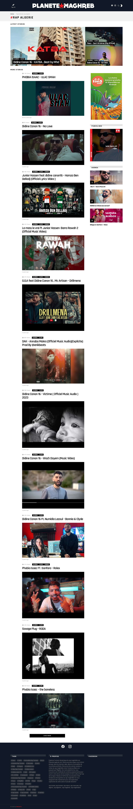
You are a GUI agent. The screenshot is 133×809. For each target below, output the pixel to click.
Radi (29, 789)
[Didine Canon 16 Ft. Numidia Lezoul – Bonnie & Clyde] (53, 540)
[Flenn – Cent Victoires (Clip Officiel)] (104, 36)
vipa (35, 795)
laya (34, 781)
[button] (93, 145)
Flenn (32, 775)
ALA (42, 760)
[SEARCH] (118, 5)
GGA (38, 775)
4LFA (20, 760)
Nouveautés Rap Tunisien (19, 786)
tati (30, 795)
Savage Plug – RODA (34, 629)
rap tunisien (25, 792)
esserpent (24, 775)
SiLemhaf (15, 795)
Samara (34, 792)
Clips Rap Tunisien (17, 769)
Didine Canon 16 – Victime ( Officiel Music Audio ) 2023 (50, 396)
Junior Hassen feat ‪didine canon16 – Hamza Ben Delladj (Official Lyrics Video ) (50, 177)
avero (37, 763)
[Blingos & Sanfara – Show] (106, 215)
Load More (47, 736)
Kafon (38, 778)
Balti (13, 766)
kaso (13, 781)
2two (13, 760)
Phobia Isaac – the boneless (38, 689)
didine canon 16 (16, 772)
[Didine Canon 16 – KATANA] (104, 56)
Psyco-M (21, 789)
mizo (13, 784)
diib (26, 772)
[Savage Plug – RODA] (53, 656)
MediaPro (19, 806)
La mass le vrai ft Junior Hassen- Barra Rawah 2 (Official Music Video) (50, 230)
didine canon (29, 769)
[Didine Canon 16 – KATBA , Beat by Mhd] (47, 46)
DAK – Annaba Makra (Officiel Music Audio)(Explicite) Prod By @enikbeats (52, 343)
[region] (106, 145)
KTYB (28, 781)
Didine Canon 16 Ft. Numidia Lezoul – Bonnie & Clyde (52, 519)
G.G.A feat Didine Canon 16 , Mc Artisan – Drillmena (51, 281)
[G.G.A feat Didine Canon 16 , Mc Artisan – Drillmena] (53, 307)
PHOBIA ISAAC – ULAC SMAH (39, 77)
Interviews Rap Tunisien (18, 778)
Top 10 (13, 7)
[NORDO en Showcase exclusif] (106, 196)
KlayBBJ (21, 781)
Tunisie (47, 172)
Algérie (16, 59)
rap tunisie (15, 792)
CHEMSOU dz (30, 766)
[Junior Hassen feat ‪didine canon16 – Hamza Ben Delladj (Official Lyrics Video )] (53, 200)
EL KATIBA (15, 775)
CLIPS (22, 59)
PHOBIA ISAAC (34, 786)
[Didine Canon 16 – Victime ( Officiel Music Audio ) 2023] (53, 424)
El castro (32, 772)
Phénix (14, 789)
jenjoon (31, 778)
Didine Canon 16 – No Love (37, 126)
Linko (40, 781)
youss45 (14, 798)
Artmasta (30, 763)
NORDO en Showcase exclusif (100, 206)
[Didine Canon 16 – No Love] (53, 147)
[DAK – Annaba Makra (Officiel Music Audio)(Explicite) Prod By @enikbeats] (53, 366)
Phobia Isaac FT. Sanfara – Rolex (41, 568)
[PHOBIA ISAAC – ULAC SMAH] (53, 98)
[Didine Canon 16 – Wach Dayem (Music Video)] (53, 485)
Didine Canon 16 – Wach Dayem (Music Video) (48, 458)
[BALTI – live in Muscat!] (106, 177)
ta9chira (23, 795)
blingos (20, 766)
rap (35, 789)
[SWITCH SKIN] (121, 6)
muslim (29, 784)
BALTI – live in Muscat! (97, 187)
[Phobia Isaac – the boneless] (53, 710)
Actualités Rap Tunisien (31, 760)
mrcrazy (21, 784)
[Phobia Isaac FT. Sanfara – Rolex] (53, 595)
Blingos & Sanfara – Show (98, 225)
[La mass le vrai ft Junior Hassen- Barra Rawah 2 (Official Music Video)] (53, 252)
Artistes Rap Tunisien (18, 763)
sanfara (41, 792)
